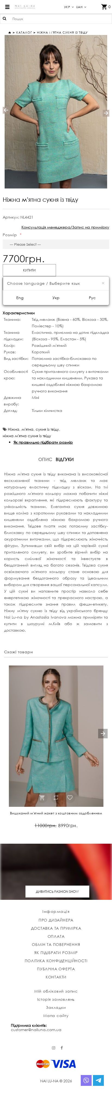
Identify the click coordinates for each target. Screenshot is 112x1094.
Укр (56, 297)
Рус (92, 297)
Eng (19, 297)
